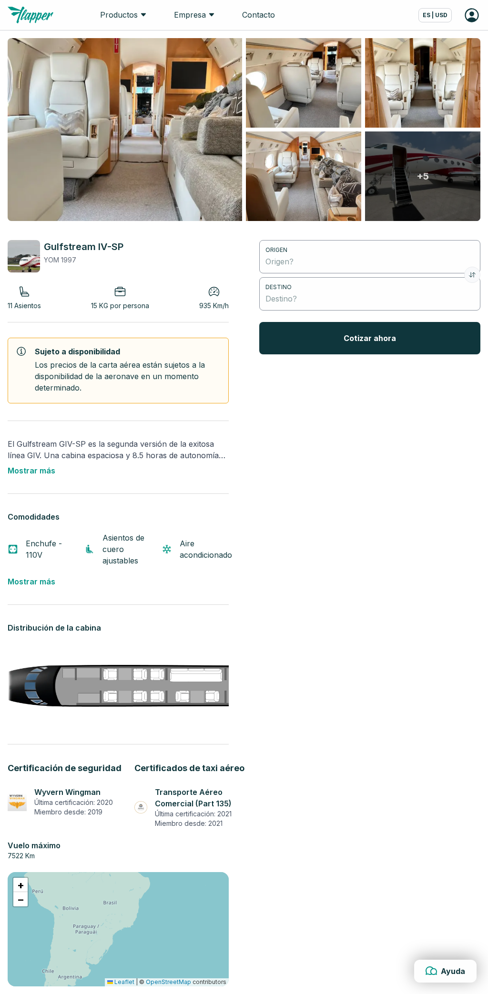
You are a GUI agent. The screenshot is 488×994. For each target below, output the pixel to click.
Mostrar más (31, 470)
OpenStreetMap (168, 981)
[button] (20, 885)
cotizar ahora (370, 338)
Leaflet (123, 981)
